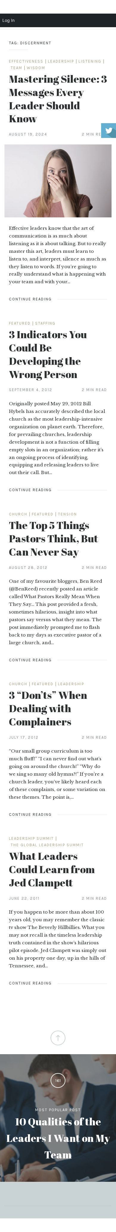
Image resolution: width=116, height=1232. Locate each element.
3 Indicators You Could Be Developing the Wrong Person (48, 354)
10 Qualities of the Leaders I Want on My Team (58, 1137)
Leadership (61, 61)
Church (18, 514)
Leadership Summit (31, 838)
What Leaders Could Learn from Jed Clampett (52, 869)
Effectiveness (26, 61)
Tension (67, 514)
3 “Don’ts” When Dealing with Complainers (48, 708)
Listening (90, 61)
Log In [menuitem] (8, 20)
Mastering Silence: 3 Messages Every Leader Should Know (58, 98)
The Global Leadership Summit (47, 845)
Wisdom (36, 68)
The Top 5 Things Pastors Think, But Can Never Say (53, 538)
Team (16, 68)
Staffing (45, 323)
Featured (20, 323)
